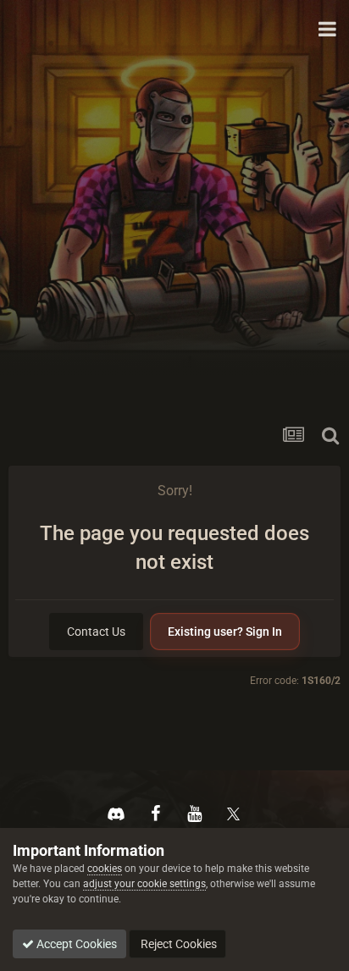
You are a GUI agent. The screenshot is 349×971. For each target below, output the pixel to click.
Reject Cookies (177, 944)
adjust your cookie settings (144, 884)
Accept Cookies (75, 944)
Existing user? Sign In (225, 631)
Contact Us (96, 631)
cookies (104, 868)
